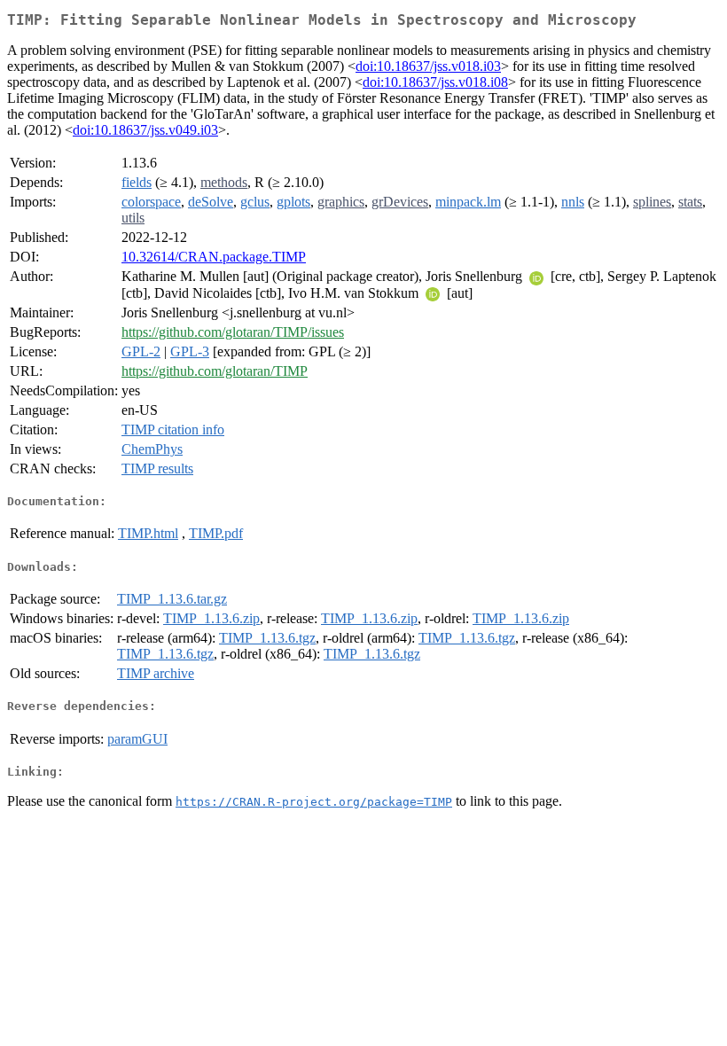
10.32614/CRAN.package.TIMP (213, 256)
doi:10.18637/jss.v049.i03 (145, 129)
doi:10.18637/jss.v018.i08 (435, 82)
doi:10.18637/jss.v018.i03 (428, 66)
